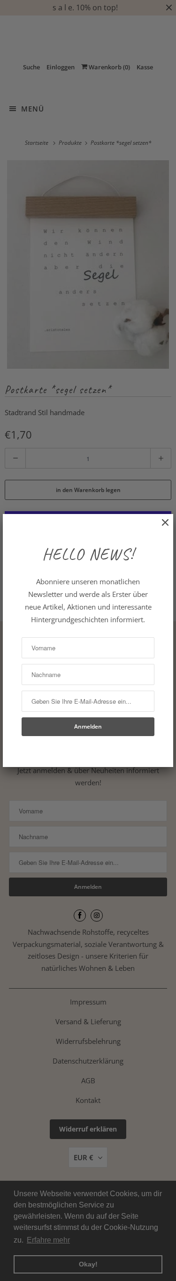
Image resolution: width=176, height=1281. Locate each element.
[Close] (160, 527)
